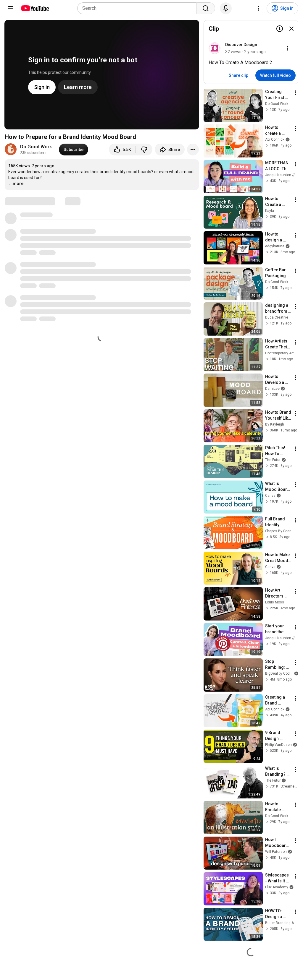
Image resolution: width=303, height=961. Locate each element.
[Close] (291, 29)
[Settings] (258, 8)
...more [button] (16, 183)
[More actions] (193, 149)
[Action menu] (287, 48)
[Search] (205, 8)
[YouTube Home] (35, 8)
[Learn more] (280, 29)
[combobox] (138, 8)
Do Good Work (36, 147)
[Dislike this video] (144, 149)
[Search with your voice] (226, 8)
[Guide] (10, 8)
